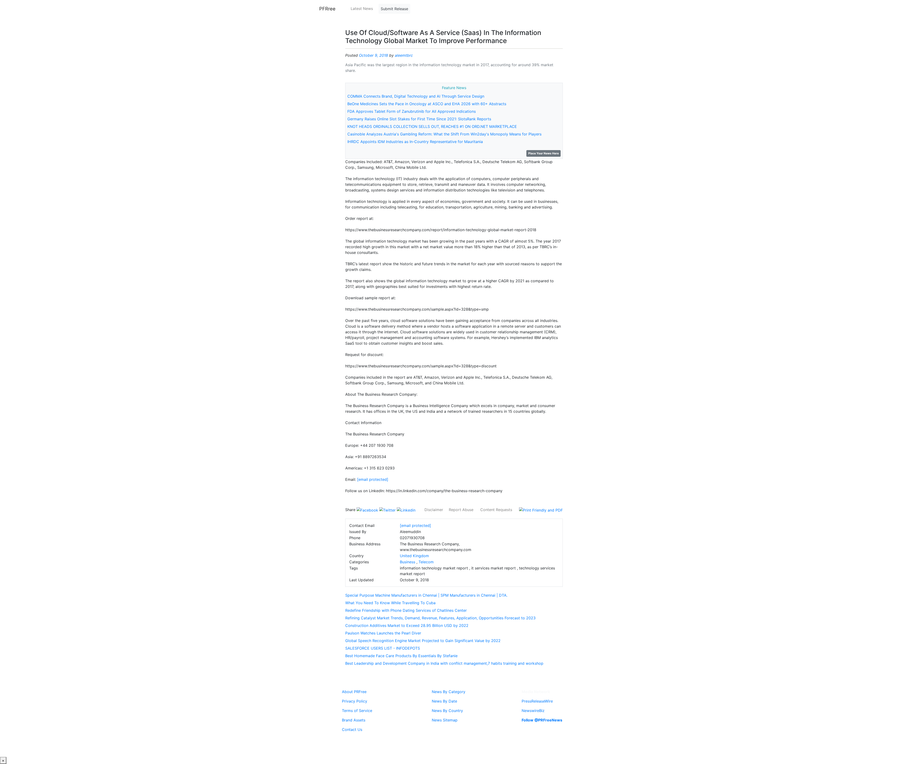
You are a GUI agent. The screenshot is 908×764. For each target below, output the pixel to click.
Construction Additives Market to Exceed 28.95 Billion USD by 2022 (406, 625)
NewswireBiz (533, 710)
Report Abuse (461, 509)
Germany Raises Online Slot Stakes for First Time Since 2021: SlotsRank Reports (419, 119)
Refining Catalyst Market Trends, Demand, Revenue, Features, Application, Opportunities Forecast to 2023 (440, 618)
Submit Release (394, 8)
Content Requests (496, 509)
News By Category (448, 691)
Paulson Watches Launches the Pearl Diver (383, 633)
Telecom (426, 562)
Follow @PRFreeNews (542, 720)
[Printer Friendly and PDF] (541, 509)
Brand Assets (353, 720)
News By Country (447, 710)
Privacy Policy (354, 701)
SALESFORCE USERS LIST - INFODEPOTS (382, 648)
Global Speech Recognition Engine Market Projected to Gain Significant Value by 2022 (423, 640)
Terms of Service (357, 710)
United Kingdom (414, 555)
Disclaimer (433, 509)
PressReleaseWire (537, 701)
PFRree (327, 9)
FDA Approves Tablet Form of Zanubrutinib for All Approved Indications (411, 111)
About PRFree (354, 691)
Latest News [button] (362, 8)
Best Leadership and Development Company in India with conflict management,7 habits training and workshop (444, 663)
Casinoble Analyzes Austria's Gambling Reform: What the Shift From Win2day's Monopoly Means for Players (444, 134)
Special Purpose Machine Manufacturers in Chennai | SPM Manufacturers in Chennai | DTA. (426, 595)
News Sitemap (445, 720)
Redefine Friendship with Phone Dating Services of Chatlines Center (406, 610)
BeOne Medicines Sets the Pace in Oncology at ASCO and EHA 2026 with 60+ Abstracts (426, 103)
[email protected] (372, 479)
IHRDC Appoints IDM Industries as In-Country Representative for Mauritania (415, 141)
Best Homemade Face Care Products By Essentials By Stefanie (401, 655)
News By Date (444, 701)
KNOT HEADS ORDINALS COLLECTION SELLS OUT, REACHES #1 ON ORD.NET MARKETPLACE (432, 126)
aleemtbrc (404, 55)
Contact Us (352, 729)
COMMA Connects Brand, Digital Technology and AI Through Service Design (415, 96)
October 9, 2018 (373, 55)
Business (407, 562)
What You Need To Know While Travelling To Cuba (390, 602)
